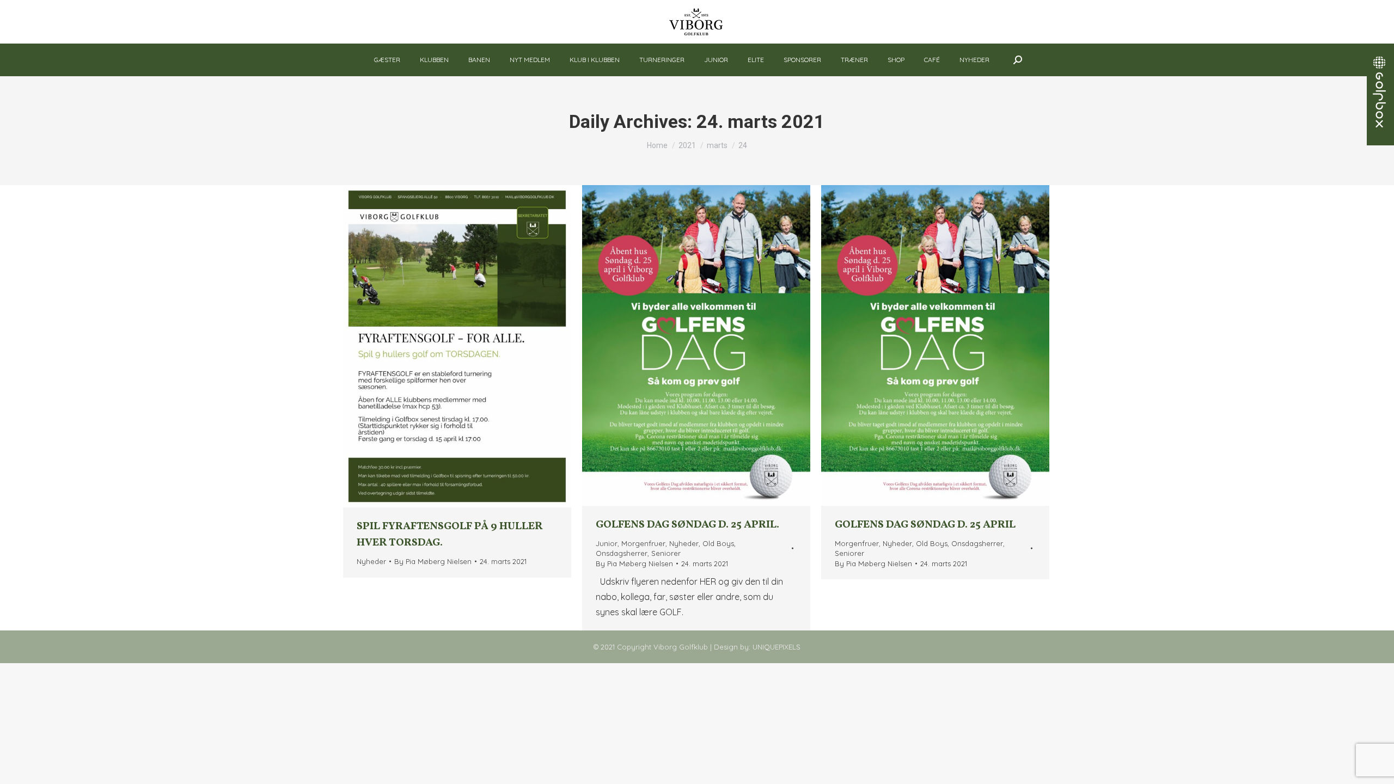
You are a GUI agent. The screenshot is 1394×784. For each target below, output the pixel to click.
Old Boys (718, 543)
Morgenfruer (643, 543)
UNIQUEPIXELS (776, 646)
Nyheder (371, 561)
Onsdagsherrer (621, 553)
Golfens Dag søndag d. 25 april (925, 524)
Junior (606, 543)
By (433, 561)
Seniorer (666, 553)
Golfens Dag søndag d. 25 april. (687, 524)
